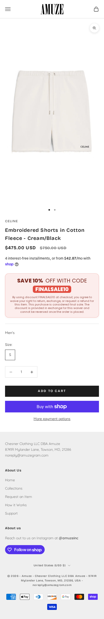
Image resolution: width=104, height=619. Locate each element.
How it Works (16, 505)
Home (10, 480)
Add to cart (52, 391)
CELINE (11, 221)
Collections (13, 488)
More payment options (52, 418)
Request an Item (18, 496)
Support (11, 513)
